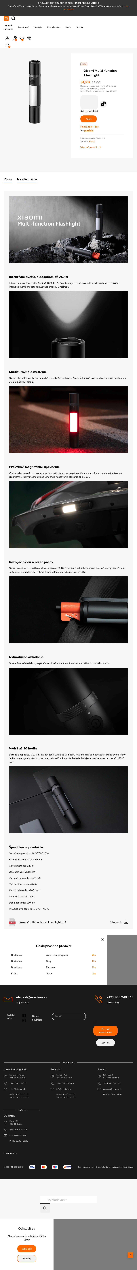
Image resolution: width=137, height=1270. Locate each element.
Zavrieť (105, 1042)
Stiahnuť (115, 922)
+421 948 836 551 (18, 1083)
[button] (8, 45)
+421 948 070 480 (65, 1083)
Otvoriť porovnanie (105, 1030)
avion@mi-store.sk (17, 1089)
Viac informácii (88, 147)
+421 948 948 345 (119, 997)
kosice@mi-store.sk (17, 1135)
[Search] (45, 1208)
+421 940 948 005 (112, 1083)
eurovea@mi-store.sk (112, 1089)
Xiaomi (91, 141)
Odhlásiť (26, 1248)
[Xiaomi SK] (6, 18)
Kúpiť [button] (89, 119)
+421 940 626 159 (18, 1129)
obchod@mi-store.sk (31, 997)
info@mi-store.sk (63, 1089)
